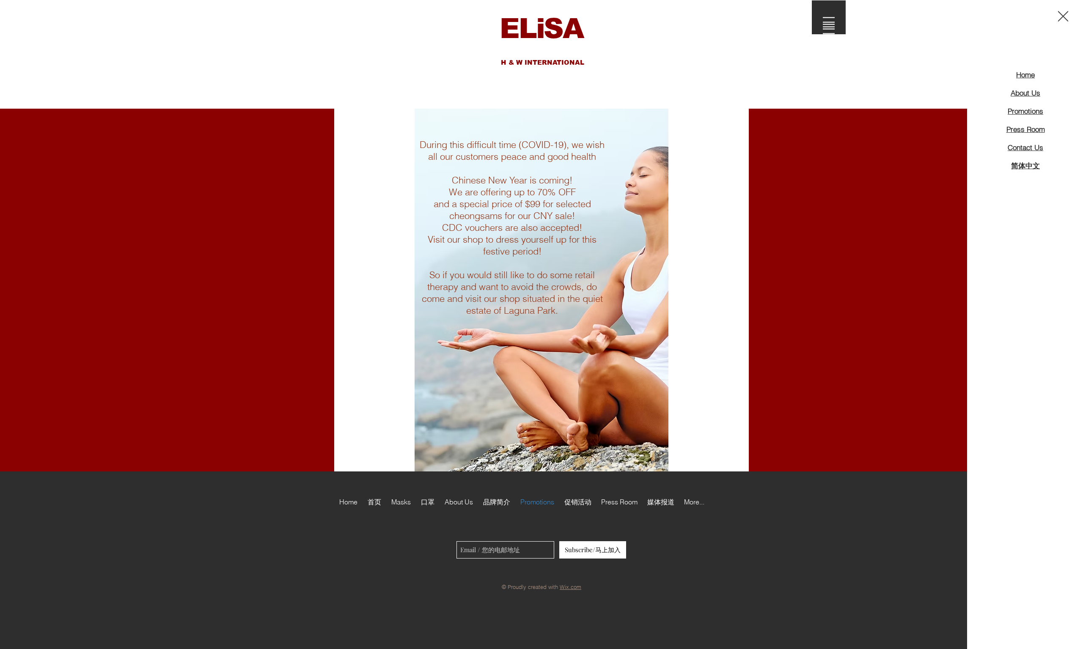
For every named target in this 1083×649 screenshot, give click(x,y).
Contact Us (1025, 147)
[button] (1063, 16)
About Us (1025, 92)
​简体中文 (1025, 165)
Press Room (1025, 129)
